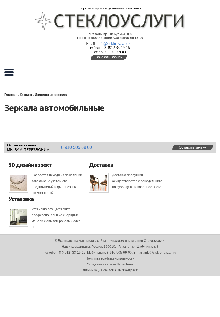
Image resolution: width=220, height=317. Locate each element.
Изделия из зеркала (51, 95)
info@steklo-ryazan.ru (114, 44)
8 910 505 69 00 (76, 147)
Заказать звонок (109, 57)
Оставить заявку (192, 147)
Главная (10, 95)
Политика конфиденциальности (110, 258)
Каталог (26, 95)
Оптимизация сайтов (98, 270)
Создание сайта (99, 264)
